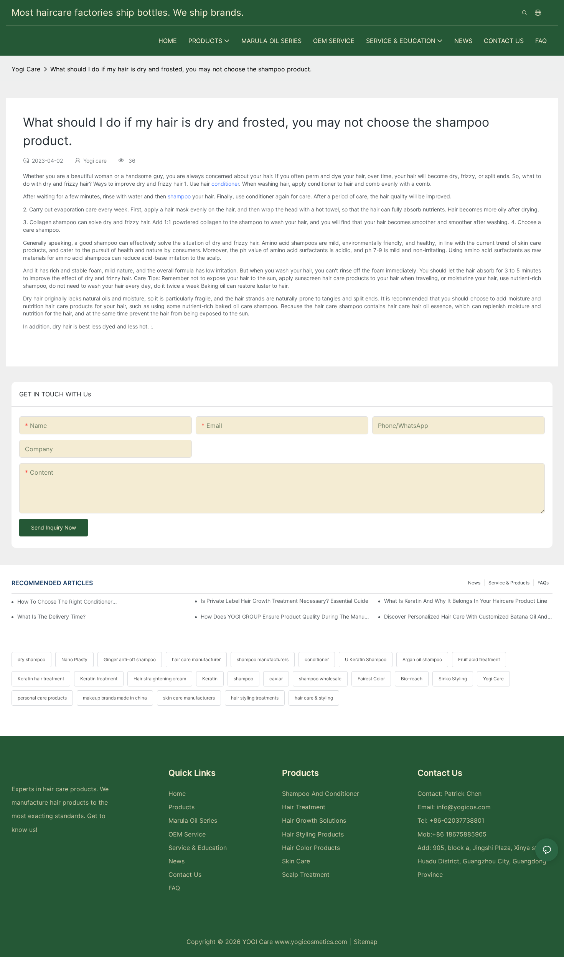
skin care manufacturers (189, 698)
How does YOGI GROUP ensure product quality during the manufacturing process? (285, 616)
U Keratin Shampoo (365, 659)
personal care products (42, 698)
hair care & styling (314, 698)
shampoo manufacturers (263, 659)
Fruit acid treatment (479, 659)
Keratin (210, 678)
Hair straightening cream (160, 678)
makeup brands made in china (115, 698)
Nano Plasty (74, 659)
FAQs (543, 583)
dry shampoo (31, 659)
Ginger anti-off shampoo (130, 659)
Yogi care (26, 69)
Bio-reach (411, 678)
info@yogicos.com (464, 807)
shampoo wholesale (320, 678)
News (474, 583)
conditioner (225, 183)
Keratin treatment (98, 678)
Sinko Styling (453, 678)
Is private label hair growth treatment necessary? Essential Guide (284, 600)
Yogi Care (493, 678)
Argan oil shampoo (422, 659)
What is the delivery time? (51, 616)
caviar (276, 678)
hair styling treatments (255, 698)
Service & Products (508, 583)
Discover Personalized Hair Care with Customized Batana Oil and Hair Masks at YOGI (468, 616)
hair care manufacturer (196, 659)
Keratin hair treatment (41, 678)
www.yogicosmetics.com (312, 941)
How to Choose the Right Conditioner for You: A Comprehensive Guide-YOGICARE (67, 601)
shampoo (179, 196)
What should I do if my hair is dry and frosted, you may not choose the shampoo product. (181, 69)
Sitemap (366, 941)
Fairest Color (371, 678)
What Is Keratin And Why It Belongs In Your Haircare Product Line (465, 600)
